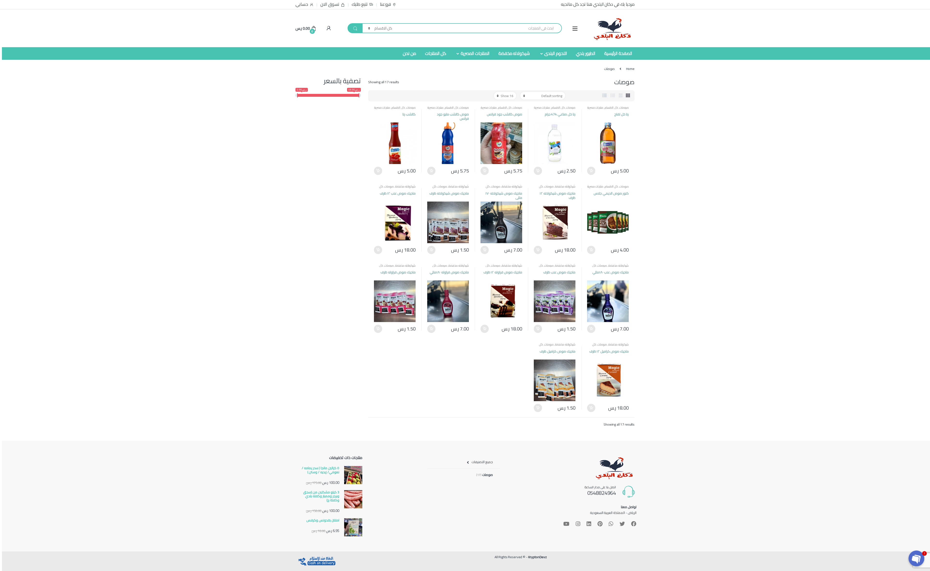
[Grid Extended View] (621, 95)
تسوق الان (329, 4)
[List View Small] (604, 95)
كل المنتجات (435, 53)
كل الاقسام (611, 107)
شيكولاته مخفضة (514, 53)
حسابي (301, 4)
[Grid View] (628, 95)
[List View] (613, 95)
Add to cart (591, 171)
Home (630, 69)
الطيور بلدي (585, 53)
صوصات (624, 107)
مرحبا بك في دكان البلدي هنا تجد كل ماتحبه (598, 4)
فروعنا (385, 4)
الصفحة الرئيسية (618, 53)
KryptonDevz (537, 557)
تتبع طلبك (360, 4)
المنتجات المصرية (475, 53)
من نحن (409, 53)
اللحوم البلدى (555, 53)
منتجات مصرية (595, 107)
